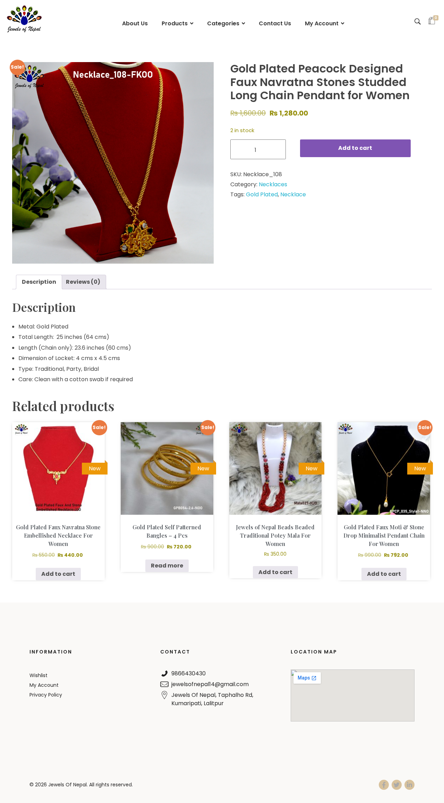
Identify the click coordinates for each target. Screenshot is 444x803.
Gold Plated (262, 194)
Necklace (293, 194)
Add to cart (355, 148)
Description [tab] (39, 282)
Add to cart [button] (58, 574)
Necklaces (273, 184)
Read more (167, 566)
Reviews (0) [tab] (83, 282)
